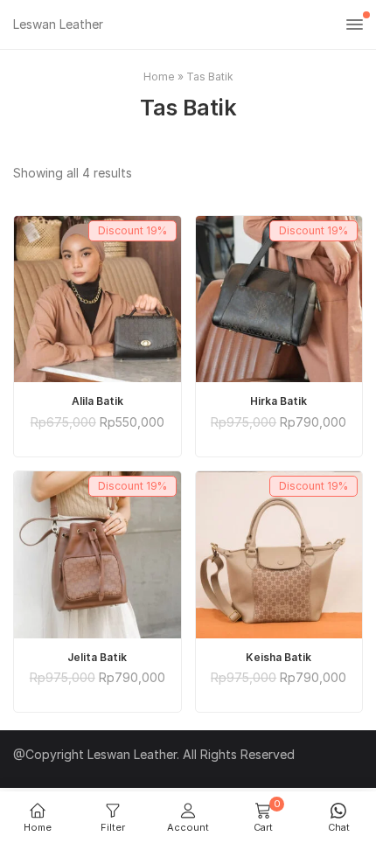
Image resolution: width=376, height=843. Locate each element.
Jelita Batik (97, 657)
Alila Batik (97, 401)
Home (159, 76)
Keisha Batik (278, 657)
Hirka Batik (278, 401)
